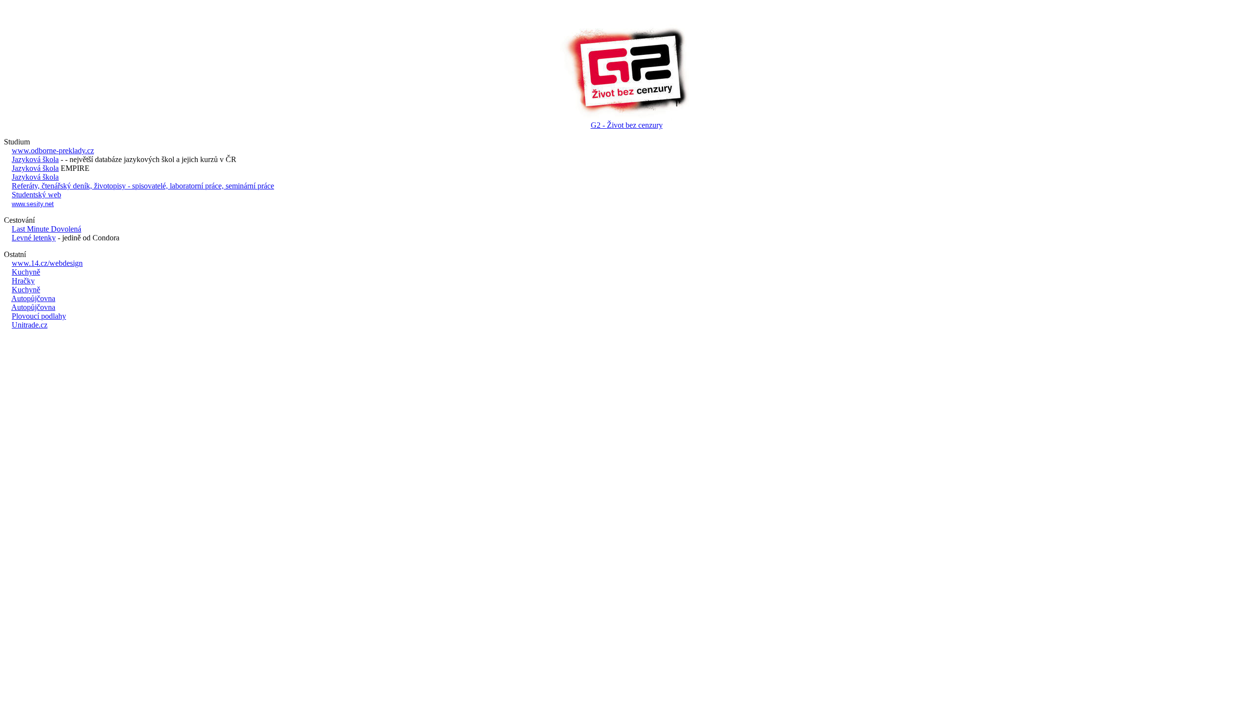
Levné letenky (34, 238)
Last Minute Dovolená (46, 229)
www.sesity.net (33, 204)
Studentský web (36, 194)
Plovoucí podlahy (39, 316)
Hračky (23, 281)
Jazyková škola (35, 159)
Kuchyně (26, 272)
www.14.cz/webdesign (47, 263)
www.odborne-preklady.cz (53, 150)
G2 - (627, 125)
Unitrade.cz (29, 325)
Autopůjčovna (33, 298)
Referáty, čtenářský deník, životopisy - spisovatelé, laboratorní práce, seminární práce (143, 186)
